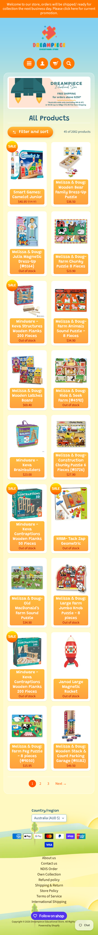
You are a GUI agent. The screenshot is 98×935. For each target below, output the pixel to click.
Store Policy (49, 890)
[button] (30, 132)
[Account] (42, 63)
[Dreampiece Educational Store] (49, 37)
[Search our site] (69, 63)
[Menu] (29, 63)
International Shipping (49, 901)
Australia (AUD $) (47, 818)
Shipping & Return (49, 885)
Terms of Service (49, 896)
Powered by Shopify (49, 925)
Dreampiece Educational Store (47, 921)
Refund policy (49, 879)
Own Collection (49, 874)
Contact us (49, 863)
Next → (61, 783)
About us (49, 857)
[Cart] (55, 63)
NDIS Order (49, 868)
